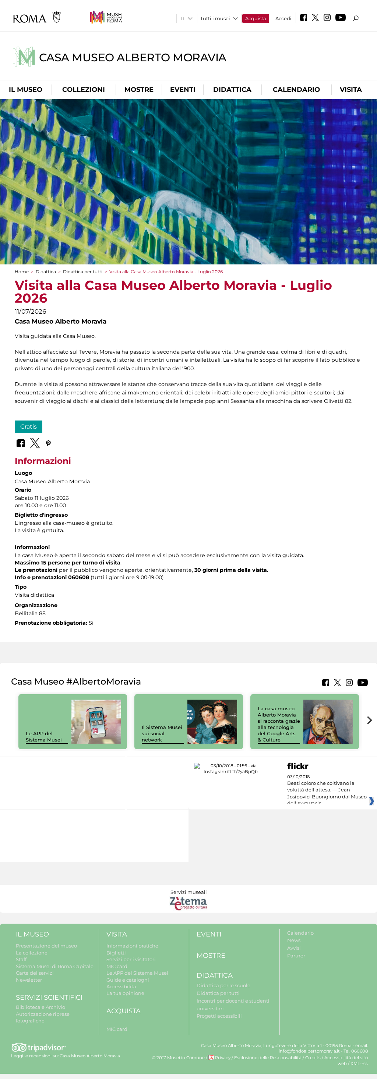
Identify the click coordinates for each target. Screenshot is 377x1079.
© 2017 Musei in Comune (178, 1057)
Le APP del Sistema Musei (44, 736)
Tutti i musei (215, 18)
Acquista (255, 18)
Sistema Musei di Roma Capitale (55, 966)
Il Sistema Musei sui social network (162, 733)
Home (22, 271)
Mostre (139, 90)
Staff (21, 959)
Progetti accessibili (219, 1016)
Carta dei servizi (35, 973)
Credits (313, 1057)
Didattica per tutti (82, 271)
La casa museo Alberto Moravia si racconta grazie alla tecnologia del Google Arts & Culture (279, 724)
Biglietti (116, 953)
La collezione (31, 953)
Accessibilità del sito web (346, 1060)
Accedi (283, 18)
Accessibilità (121, 986)
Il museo (25, 90)
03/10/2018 (327, 790)
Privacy (222, 1057)
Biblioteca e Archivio (40, 1007)
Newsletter (29, 980)
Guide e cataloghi (127, 980)
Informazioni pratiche (132, 946)
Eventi (182, 90)
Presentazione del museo (46, 946)
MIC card (116, 966)
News (293, 940)
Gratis (28, 426)
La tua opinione (125, 993)
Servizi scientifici (49, 997)
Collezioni (83, 90)
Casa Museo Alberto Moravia (132, 57)
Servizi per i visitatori (131, 959)
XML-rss (359, 1063)
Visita (351, 90)
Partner (296, 956)
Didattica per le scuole (223, 985)
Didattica (232, 90)
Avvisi (294, 948)
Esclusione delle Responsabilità (268, 1057)
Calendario (296, 90)
